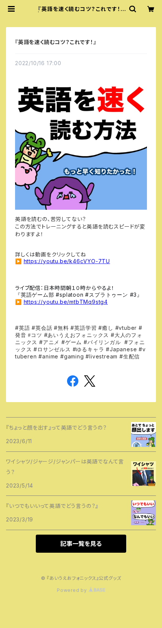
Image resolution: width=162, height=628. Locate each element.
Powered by (73, 590)
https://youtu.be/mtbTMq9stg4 (66, 302)
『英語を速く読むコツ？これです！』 (55, 42)
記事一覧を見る (81, 543)
